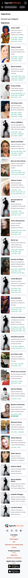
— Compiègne (17, 133)
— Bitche (16, 414)
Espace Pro (14, 555)
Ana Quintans (16, 298)
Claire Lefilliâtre (17, 122)
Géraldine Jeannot (17, 337)
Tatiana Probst (16, 180)
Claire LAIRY (15, 28)
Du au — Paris (18, 151)
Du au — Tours (18, 76)
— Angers (16, 39)
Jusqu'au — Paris (18, 230)
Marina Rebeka (16, 389)
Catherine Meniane (18, 317)
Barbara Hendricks (18, 405)
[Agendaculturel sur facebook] (11, 530)
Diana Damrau (16, 438)
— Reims (16, 41)
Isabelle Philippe (17, 494)
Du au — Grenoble (19, 307)
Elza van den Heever (18, 161)
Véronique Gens (17, 103)
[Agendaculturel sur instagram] (16, 530)
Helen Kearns (16, 453)
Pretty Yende (15, 86)
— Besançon (17, 249)
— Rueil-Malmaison (19, 78)
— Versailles (17, 153)
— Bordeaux (17, 95)
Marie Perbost (16, 66)
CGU (14, 542)
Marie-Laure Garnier (18, 372)
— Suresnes (17, 79)
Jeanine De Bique (17, 259)
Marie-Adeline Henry (16, 480)
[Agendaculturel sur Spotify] (20, 530)
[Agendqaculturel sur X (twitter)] (7, 530)
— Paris (16, 97)
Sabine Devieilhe (17, 142)
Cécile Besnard (16, 279)
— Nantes (16, 112)
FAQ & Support (14, 539)
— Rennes (16, 381)
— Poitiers (17, 116)
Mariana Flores (16, 422)
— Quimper (17, 37)
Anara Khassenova (17, 221)
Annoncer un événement (14, 558)
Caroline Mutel (16, 507)
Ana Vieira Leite (17, 354)
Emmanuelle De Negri (17, 200)
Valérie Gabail (16, 466)
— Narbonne (17, 346)
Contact (14, 547)
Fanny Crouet (16, 47)
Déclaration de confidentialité (14, 544)
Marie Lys (14, 240)
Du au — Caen (18, 348)
